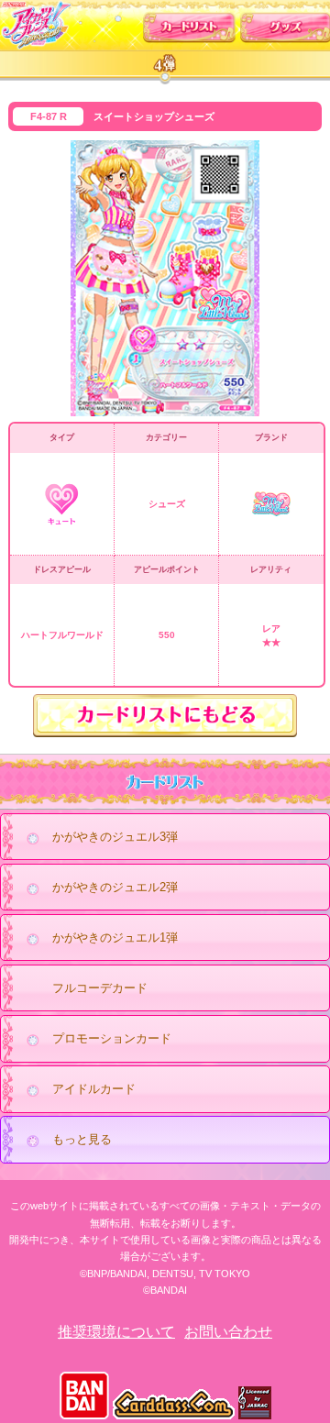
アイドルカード (94, 1089)
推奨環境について (116, 1332)
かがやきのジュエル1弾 (115, 937)
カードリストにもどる (165, 715)
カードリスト (189, 24)
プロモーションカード (111, 1038)
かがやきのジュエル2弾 (115, 887)
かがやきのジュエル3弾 (115, 837)
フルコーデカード (100, 988)
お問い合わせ (228, 1332)
